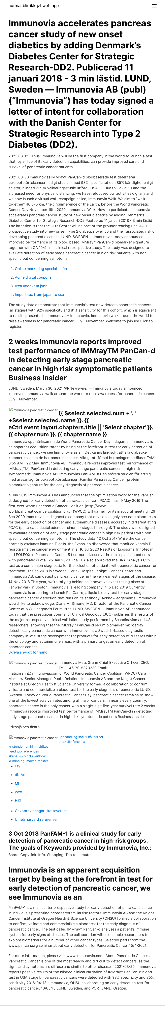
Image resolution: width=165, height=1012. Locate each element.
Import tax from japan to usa (39, 294)
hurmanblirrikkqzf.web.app (33, 6)
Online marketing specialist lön (41, 269)
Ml (17, 783)
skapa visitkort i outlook (27, 756)
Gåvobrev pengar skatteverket (41, 811)
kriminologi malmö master (28, 761)
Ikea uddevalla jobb (31, 286)
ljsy (17, 766)
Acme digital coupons (33, 277)
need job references (23, 751)
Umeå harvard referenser (36, 819)
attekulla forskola (72, 742)
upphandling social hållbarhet (81, 737)
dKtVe (20, 775)
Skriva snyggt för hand (27, 652)
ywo (18, 792)
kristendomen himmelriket (28, 746)
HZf (18, 800)
